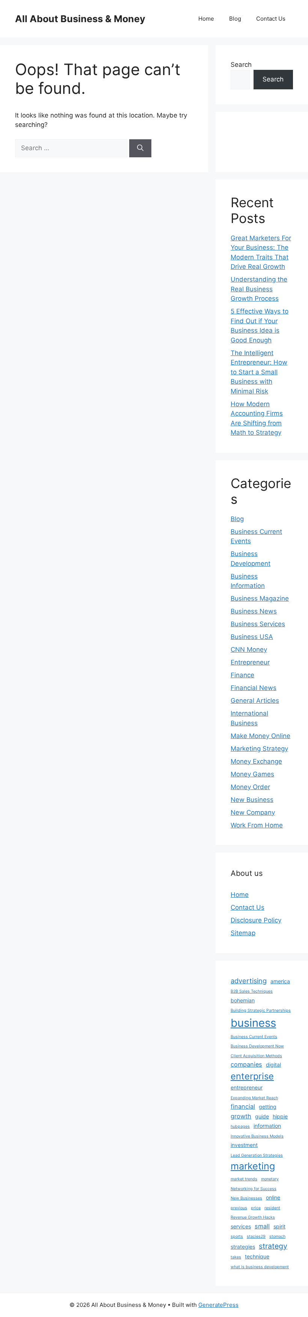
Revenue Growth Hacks (253, 1217)
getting (267, 1106)
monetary (270, 1179)
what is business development (260, 1266)
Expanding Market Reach (254, 1097)
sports (237, 1236)
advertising (249, 980)
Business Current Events (254, 1036)
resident (272, 1207)
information (267, 1126)
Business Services (258, 624)
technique (257, 1256)
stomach (277, 1236)
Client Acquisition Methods (256, 1055)
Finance (242, 675)
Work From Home (257, 825)
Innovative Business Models (257, 1136)
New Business (252, 799)
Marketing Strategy (259, 748)
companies (246, 1064)
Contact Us (270, 18)
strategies (243, 1246)
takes (236, 1257)
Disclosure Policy (256, 920)
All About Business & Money (80, 18)
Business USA (252, 636)
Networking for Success (253, 1188)
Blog (235, 18)
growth (241, 1116)
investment (244, 1145)
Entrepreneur (250, 662)
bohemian (243, 1000)
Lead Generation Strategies (257, 1155)
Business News (254, 611)
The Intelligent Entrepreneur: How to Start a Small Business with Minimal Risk (259, 372)
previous (239, 1207)
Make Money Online (260, 736)
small (262, 1226)
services (241, 1226)
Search (241, 64)
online (273, 1197)
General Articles (255, 700)
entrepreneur (247, 1087)
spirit (279, 1226)
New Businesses (246, 1198)
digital (273, 1064)
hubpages (240, 1126)
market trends (244, 1179)
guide (262, 1116)
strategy (273, 1246)
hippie (280, 1116)
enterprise (252, 1076)
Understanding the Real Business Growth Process (259, 289)
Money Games (252, 774)
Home (206, 18)
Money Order (250, 787)
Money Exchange (256, 761)
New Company (253, 812)
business (253, 1022)
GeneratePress (218, 1304)
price (256, 1207)
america (280, 981)
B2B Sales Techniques (252, 991)
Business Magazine (260, 598)
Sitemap (243, 933)
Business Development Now (257, 1046)
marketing (253, 1166)
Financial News (253, 688)
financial (243, 1106)
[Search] (140, 148)
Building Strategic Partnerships (261, 1010)
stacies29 (256, 1236)
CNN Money (249, 649)
